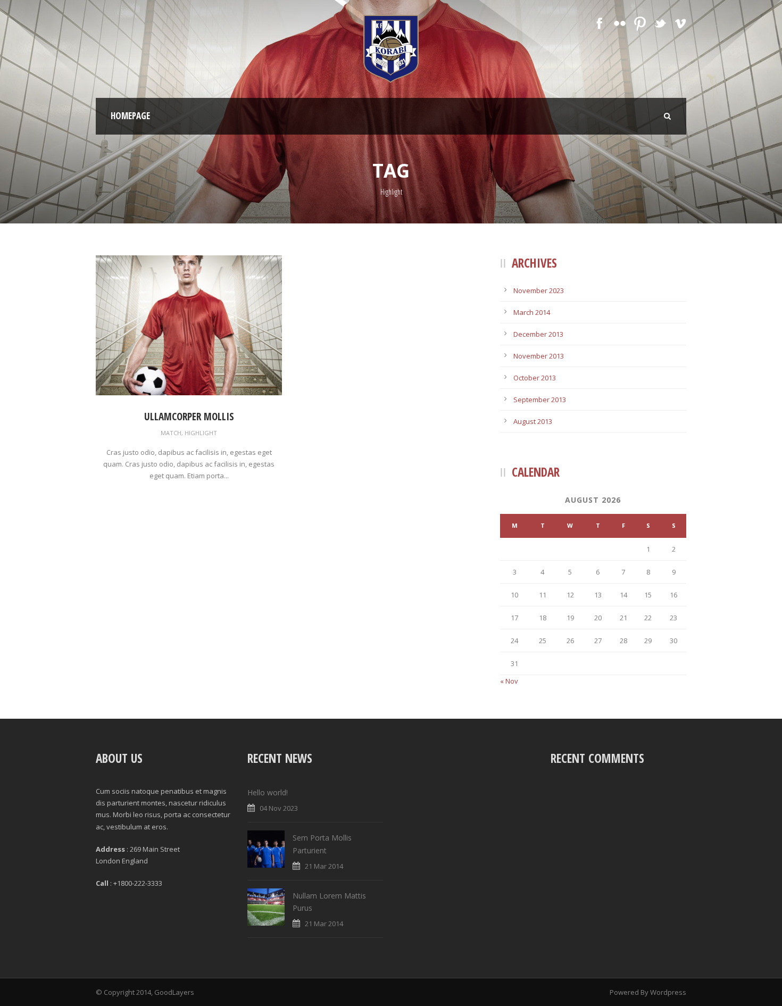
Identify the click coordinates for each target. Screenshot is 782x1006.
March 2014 (531, 312)
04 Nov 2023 (279, 808)
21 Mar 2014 (324, 866)
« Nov (509, 681)
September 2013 (539, 399)
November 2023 (538, 290)
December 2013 (538, 334)
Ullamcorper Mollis (189, 416)
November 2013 (538, 356)
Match (171, 433)
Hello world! (267, 792)
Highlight (201, 433)
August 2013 (532, 421)
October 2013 (534, 378)
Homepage (130, 116)
